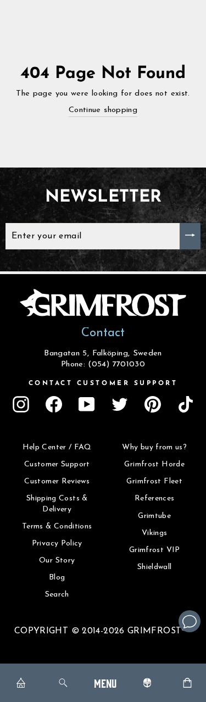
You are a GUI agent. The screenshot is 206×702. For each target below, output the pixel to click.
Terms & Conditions (57, 526)
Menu (105, 682)
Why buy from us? (154, 447)
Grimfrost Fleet (154, 481)
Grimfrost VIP (154, 550)
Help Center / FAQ (57, 447)
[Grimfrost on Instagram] (21, 404)
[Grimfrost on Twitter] (120, 404)
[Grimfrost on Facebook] (54, 404)
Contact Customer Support (103, 383)
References (155, 498)
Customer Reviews (57, 481)
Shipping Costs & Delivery (57, 504)
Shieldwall (154, 567)
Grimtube (154, 516)
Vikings (155, 533)
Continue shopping (103, 110)
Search (57, 594)
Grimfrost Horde (154, 464)
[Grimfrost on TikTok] (185, 404)
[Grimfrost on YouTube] (87, 404)
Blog (57, 577)
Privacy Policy (57, 543)
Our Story (57, 560)
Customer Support (57, 464)
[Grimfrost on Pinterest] (152, 404)
